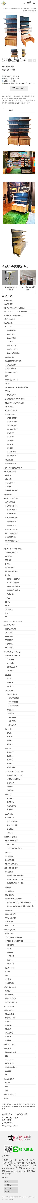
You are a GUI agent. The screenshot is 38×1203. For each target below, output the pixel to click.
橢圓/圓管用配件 (13, 705)
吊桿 (6, 376)
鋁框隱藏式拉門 (12, 429)
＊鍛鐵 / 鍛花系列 (9, 1010)
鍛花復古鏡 (9, 1033)
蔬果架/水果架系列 (11, 490)
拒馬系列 (8, 564)
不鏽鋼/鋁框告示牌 (11, 552)
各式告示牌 (9, 556)
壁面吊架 (8, 327)
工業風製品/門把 (10, 395)
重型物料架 (9, 922)
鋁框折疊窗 (10, 440)
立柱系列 (10, 342)
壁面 (6, 100)
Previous (4, 282)
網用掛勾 (10, 809)
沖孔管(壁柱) (9, 817)
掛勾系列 (8, 794)
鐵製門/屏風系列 (10, 463)
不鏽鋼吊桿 (9, 640)
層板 (30, 1163)
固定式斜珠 (10, 663)
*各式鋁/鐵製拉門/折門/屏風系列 (14, 399)
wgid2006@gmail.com (11, 1126)
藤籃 (6, 975)
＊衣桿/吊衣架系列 (10, 625)
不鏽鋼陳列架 (9, 983)
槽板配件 (10, 740)
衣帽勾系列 (10, 790)
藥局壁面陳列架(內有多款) (15, 883)
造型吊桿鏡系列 (10, 1052)
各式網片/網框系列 (11, 1002)
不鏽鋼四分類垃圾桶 (13, 590)
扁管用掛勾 (10, 798)
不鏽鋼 (5, 1160)
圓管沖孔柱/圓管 (12, 821)
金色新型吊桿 (9, 636)
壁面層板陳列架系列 (13, 353)
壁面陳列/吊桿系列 (9, 98)
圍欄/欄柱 (8, 560)
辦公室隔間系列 (12, 455)
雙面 (3, 1174)
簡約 (6, 1168)
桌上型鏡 (8, 1071)
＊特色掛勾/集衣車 (10, 1044)
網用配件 (10, 763)
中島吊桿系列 (11, 513)
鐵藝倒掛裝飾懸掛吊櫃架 (13, 361)
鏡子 (6, 1090)
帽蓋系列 (10, 786)
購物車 (9, 948)
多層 (15, 100)
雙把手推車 (10, 956)
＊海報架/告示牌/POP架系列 (13, 621)
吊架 (23, 1160)
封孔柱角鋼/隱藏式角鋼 (14, 848)
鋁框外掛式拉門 (12, 422)
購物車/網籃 (9, 933)
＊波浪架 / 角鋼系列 (10, 837)
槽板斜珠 (10, 736)
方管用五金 (10, 710)
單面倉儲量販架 (10, 914)
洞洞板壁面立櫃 (13, 103)
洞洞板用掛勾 (11, 806)
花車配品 (8, 486)
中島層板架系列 (12, 510)
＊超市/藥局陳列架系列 (11, 868)
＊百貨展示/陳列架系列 (19, 96)
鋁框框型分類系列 (11, 410)
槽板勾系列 (10, 744)
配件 (34, 1168)
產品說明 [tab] (11, 110)
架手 (22, 1165)
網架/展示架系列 (10, 998)
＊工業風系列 (8, 96)
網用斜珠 (10, 760)
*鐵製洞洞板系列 (9, 319)
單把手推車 (10, 945)
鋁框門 (13, 1171)
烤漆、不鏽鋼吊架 (11, 533)
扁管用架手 (12, 717)
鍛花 (20, 1171)
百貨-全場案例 (10, 502)
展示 (21, 100)
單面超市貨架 (9, 891)
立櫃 (19, 103)
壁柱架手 (10, 679)
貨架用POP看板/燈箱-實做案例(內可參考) (20, 906)
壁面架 (4, 1163)
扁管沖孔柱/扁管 (12, 825)
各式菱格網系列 (10, 368)
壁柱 (34, 1160)
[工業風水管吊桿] (30, 60)
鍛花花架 (8, 1025)
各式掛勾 (8, 979)
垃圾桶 (7, 575)
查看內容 (10, 292)
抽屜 (28, 100)
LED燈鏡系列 (9, 1063)
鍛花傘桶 (8, 1021)
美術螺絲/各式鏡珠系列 (14, 779)
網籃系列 (8, 991)
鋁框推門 (10, 448)
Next (34, 282)
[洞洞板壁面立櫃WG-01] (24, 53)
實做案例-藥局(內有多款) (15, 875)
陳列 (25, 103)
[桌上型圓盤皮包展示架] (34, 60)
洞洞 (3, 103)
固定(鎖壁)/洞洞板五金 (12, 655)
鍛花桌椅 (8, 1036)
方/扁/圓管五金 (10, 690)
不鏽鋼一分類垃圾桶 (13, 579)
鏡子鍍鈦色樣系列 (11, 1067)
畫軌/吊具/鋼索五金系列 (14, 775)
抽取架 (7, 971)
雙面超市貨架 (9, 895)
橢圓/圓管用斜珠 (13, 702)
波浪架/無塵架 (10, 860)
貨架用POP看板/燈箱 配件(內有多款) (19, 902)
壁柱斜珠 (10, 682)
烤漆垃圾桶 (10, 594)
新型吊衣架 (9, 632)
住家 (18, 1160)
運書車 (7, 613)
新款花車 (8, 475)
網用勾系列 (10, 752)
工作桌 (7, 598)
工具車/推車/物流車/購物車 (14, 941)
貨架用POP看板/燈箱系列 (13, 899)
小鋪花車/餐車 (10, 483)
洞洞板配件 (10, 671)
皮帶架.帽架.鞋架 (10, 537)
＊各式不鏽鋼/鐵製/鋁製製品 (13, 549)
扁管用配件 (12, 725)
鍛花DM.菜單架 (10, 1014)
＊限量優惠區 (8, 300)
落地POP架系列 (10, 968)
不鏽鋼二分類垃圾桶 (13, 582)
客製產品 (7, 1098)
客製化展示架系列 (11, 529)
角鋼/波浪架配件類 (11, 864)
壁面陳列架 (11, 100)
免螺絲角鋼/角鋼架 (11, 841)
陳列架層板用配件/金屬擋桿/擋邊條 (16, 387)
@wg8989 (11, 1199)
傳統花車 (8, 479)
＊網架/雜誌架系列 (10, 987)
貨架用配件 (9, 910)
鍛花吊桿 (8, 1029)
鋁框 (3, 1171)
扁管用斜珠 (12, 721)
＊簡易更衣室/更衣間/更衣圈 (13, 315)
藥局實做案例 (9, 872)
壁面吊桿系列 (11, 338)
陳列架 (24, 98)
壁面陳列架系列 (18, 98)
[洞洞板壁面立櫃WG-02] (14, 53)
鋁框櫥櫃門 (10, 437)
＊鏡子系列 (7, 1048)
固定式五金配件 (12, 667)
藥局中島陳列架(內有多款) (15, 879)
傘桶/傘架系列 (10, 567)
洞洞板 (7, 103)
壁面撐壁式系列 (12, 345)
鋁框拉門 (8, 1171)
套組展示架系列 (10, 629)
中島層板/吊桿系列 (11, 506)
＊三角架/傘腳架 (9, 1006)
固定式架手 (10, 659)
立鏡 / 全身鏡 (9, 1059)
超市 (26, 1168)
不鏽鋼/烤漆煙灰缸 (11, 571)
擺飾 (6, 1086)
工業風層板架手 (10, 365)
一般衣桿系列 (9, 644)
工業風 (25, 100)
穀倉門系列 (9, 460)
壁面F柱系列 (11, 334)
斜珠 (18, 1165)
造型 (30, 1168)
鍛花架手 (8, 1040)
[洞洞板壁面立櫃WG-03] (19, 30)
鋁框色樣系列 (9, 406)
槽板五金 (8, 729)
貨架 (23, 1168)
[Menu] (34, 3)
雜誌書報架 (9, 609)
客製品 (7, 391)
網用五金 (8, 748)
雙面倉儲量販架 (10, 918)
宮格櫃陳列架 (9, 357)
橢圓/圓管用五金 (12, 694)
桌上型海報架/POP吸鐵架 (13, 937)
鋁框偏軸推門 (11, 452)
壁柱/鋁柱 (10, 829)
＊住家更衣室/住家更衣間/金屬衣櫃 (15, 311)
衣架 (11, 1168)
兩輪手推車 (10, 963)
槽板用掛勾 (10, 802)
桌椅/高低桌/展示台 (11, 380)
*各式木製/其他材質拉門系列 (13, 468)
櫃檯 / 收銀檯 (9, 925)
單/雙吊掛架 (9, 647)
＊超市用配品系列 (10, 930)
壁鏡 (6, 1056)
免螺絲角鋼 (10, 844)
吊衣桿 (30, 1160)
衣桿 (14, 1168)
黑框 (9, 1174)
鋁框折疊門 (10, 433)
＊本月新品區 (8, 304)
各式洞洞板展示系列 (12, 372)
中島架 (10, 1160)
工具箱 (7, 602)
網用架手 (10, 756)
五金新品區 (9, 814)
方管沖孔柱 (10, 833)
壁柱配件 (10, 686)
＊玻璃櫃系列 (8, 494)
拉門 (13, 1166)
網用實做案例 (11, 767)
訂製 (22, 103)
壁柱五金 (8, 675)
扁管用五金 (10, 713)
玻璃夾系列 (10, 783)
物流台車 (10, 960)
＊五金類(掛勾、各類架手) (12, 652)
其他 (6, 544)
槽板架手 (10, 733)
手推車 (7, 606)
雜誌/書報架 (9, 995)
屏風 (15, 1163)
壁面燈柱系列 (11, 330)
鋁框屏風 (10, 444)
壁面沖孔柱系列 (12, 349)
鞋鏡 (6, 1075)
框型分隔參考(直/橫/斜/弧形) (14, 403)
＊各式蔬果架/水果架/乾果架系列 (14, 308)
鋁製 (17, 1171)
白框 (32, 1165)
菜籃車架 (10, 952)
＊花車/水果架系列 (10, 471)
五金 (14, 1160)
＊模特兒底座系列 (10, 1094)
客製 (18, 100)
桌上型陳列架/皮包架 (12, 541)
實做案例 (8, 887)
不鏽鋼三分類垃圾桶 (13, 586)
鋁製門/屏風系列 (10, 414)
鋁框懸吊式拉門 (12, 425)
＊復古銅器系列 (9, 1079)
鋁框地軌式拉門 (12, 418)
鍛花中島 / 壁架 (10, 1018)
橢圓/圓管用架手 (13, 698)
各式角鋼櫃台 (9, 856)
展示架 (7, 1083)
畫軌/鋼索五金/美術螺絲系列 (14, 771)
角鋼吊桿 (8, 852)
